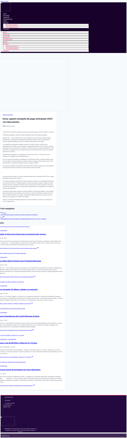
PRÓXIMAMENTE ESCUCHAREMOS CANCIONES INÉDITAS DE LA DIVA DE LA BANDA (23, 218)
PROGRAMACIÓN (7, 19)
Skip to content (5, 1)
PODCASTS (6, 29)
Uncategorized (12, 339)
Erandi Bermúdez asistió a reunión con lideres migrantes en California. (19, 213)
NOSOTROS (6, 15)
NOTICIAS (5, 22)
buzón (5, 21)
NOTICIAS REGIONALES (12, 27)
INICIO (5, 13)
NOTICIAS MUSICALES (12, 25)
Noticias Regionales (8, 114)
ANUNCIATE (6, 17)
